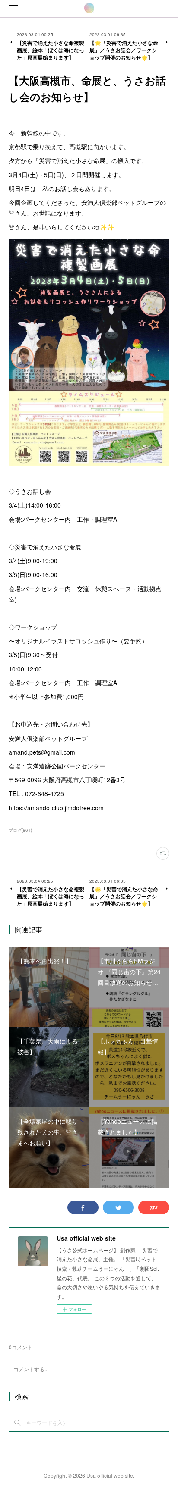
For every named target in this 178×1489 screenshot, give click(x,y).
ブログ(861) (20, 830)
